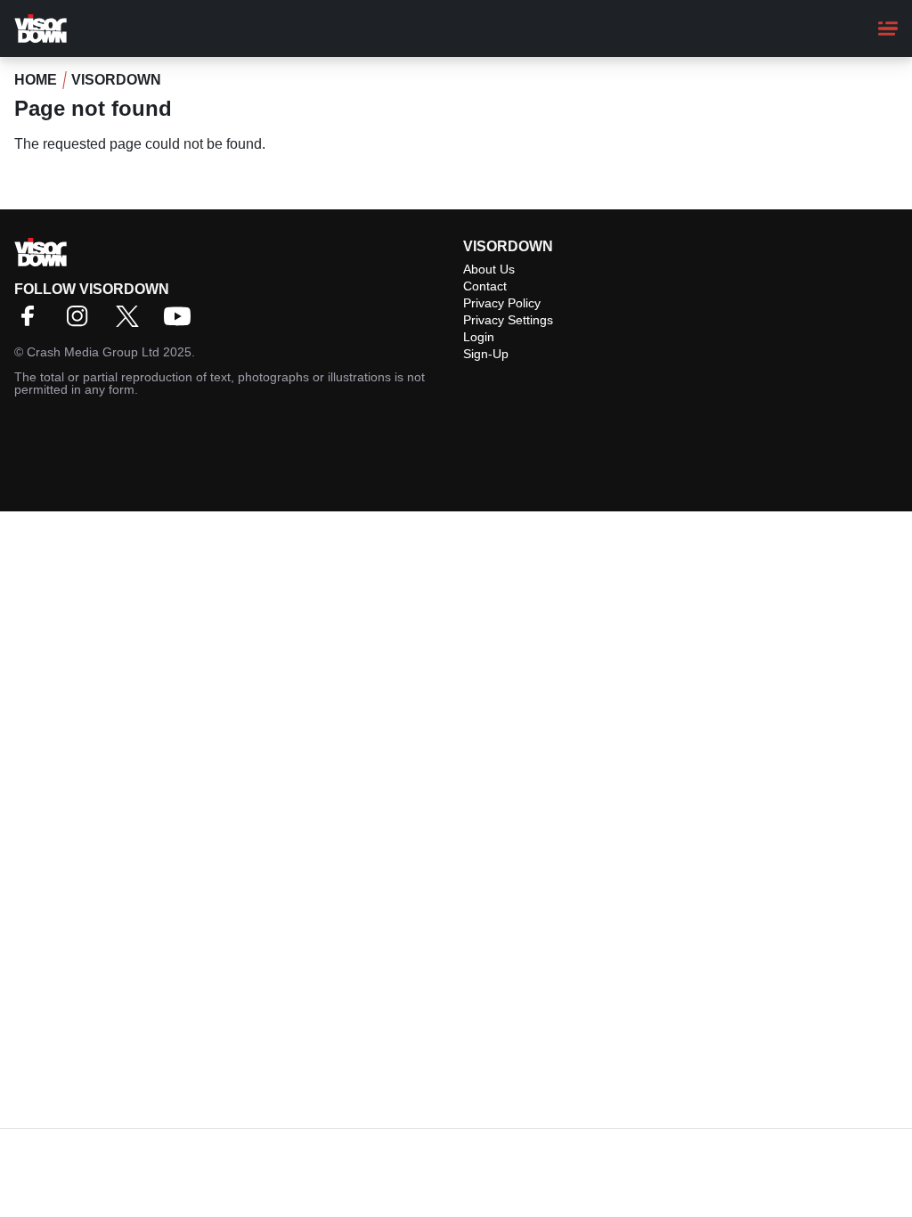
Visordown (116, 79)
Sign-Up (486, 353)
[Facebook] (32, 322)
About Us (489, 269)
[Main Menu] (888, 28)
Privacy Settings (508, 320)
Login (478, 337)
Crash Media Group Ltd (93, 352)
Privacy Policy (502, 303)
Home (35, 79)
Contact (485, 286)
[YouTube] (182, 322)
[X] (132, 322)
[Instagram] (82, 322)
